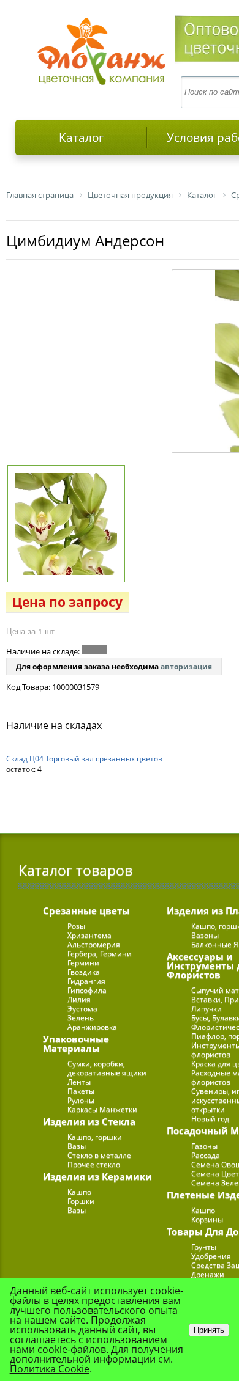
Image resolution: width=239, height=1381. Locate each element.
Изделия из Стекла (89, 1121)
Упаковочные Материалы (76, 1043)
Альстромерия (93, 944)
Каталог (81, 137)
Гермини (83, 962)
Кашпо (79, 1191)
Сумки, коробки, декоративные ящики (106, 1068)
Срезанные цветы (86, 910)
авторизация (186, 666)
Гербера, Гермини (99, 953)
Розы (76, 926)
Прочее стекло (93, 1164)
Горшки (80, 1201)
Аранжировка (92, 1026)
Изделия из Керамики (97, 1176)
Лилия (79, 999)
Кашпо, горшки (94, 1136)
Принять (209, 1330)
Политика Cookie (49, 1369)
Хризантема (89, 935)
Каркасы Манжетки (102, 1109)
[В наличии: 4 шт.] (94, 649)
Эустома (82, 1008)
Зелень (80, 1017)
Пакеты (80, 1091)
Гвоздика (83, 971)
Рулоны (80, 1100)
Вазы (76, 1146)
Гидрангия (86, 981)
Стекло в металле (99, 1155)
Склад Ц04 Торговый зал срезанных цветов (84, 758)
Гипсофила (87, 990)
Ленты (79, 1081)
